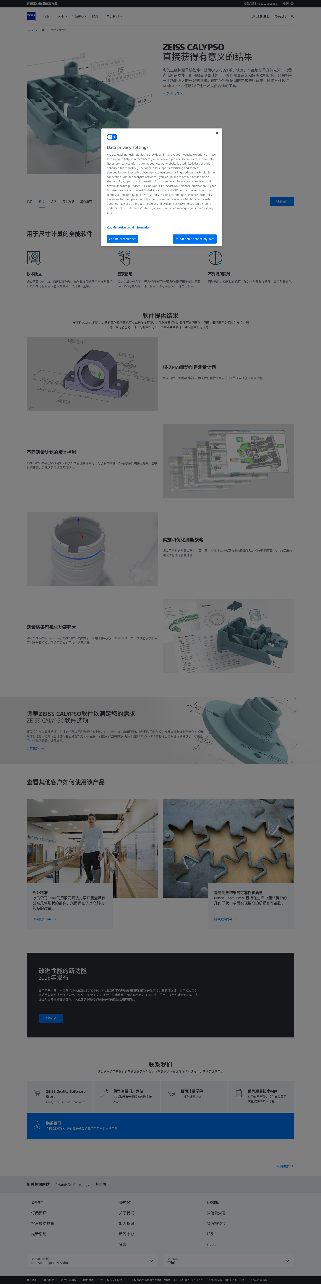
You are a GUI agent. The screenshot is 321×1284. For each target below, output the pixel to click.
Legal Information (138, 227)
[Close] (217, 133)
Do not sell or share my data (195, 239)
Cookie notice (117, 227)
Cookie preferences (122, 239)
